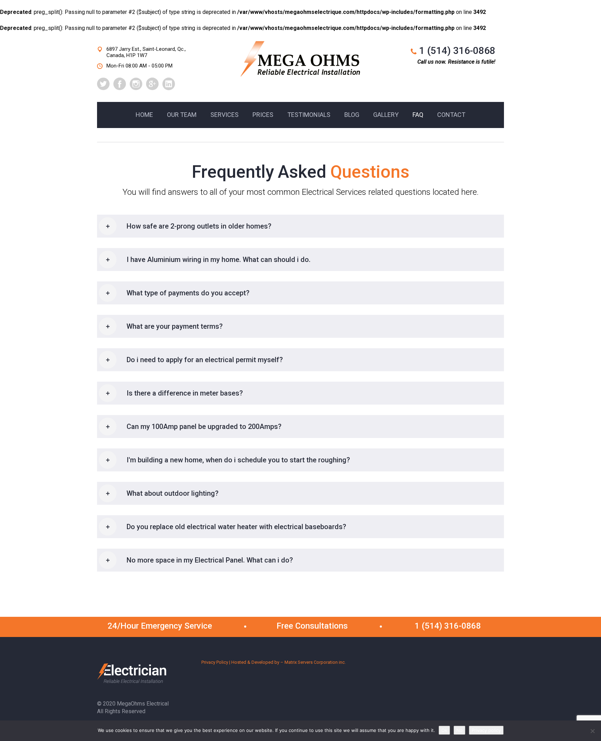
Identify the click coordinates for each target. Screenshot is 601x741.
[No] (592, 730)
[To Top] (579, 719)
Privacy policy (486, 730)
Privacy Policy (214, 662)
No (459, 730)
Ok (444, 730)
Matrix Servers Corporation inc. (315, 662)
